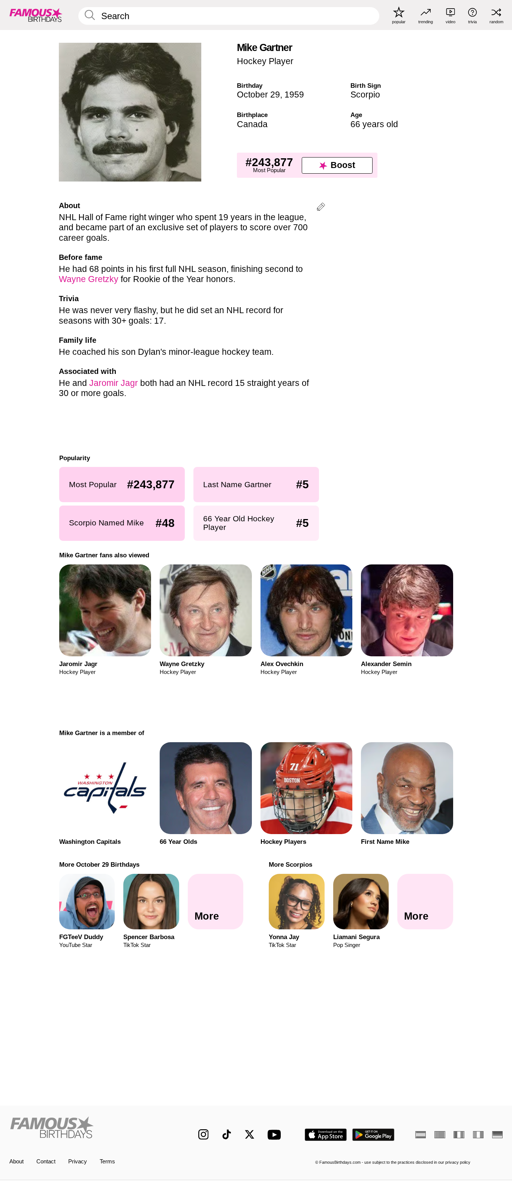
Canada (252, 124)
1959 (294, 94)
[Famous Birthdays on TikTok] (227, 1134)
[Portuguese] (439, 1134)
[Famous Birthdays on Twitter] (249, 1134)
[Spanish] (420, 1134)
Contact (45, 1161)
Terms (107, 1161)
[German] (497, 1134)
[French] (459, 1134)
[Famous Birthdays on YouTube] (276, 1135)
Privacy (77, 1161)
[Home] (89, 1128)
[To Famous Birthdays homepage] (36, 15)
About (16, 1161)
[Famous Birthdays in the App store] (326, 1134)
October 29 (258, 94)
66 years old (374, 124)
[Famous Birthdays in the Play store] (373, 1134)
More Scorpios (290, 864)
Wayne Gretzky (88, 279)
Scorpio (365, 94)
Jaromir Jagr (113, 383)
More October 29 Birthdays (99, 864)
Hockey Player (265, 61)
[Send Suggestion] (321, 208)
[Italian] (478, 1134)
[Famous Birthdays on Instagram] (203, 1134)
